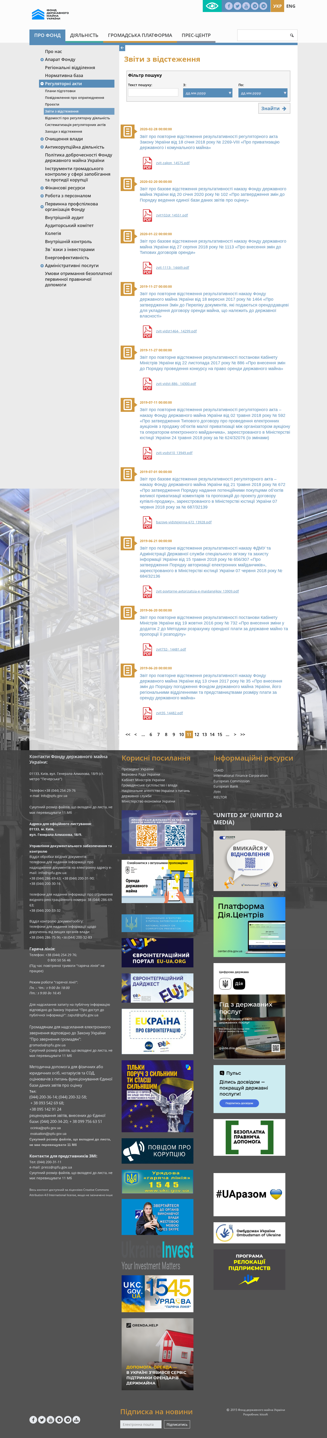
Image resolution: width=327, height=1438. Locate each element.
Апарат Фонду (60, 59)
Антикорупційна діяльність (74, 147)
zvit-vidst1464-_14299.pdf (176, 331)
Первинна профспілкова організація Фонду (71, 206)
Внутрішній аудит (64, 217)
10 (181, 734)
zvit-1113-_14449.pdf (172, 267)
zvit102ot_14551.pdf (172, 215)
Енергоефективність (67, 257)
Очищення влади (64, 139)
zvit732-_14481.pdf (171, 649)
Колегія (53, 233)
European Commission (232, 781)
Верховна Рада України (141, 774)
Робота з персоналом (68, 195)
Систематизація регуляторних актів (75, 124)
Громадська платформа (140, 35)
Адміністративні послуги (72, 265)
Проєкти (52, 104)
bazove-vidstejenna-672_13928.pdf (184, 522)
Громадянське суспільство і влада (149, 785)
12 (196, 734)
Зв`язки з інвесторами (70, 249)
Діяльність (84, 35)
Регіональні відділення (70, 67)
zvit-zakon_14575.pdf (173, 163)
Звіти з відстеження (62, 111)
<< (127, 734)
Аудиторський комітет (69, 225)
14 (212, 734)
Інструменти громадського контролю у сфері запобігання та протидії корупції (77, 174)
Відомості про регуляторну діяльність (77, 118)
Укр (277, 6)
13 (204, 734)
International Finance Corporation (241, 775)
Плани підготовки (60, 91)
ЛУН (217, 792)
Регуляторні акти (63, 83)
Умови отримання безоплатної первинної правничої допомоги (78, 279)
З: (184, 85)
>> (242, 734)
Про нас (53, 51)
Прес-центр (196, 35)
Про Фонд (47, 35)
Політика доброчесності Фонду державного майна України (78, 157)
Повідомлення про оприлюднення (74, 97)
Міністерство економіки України (148, 801)
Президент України (138, 769)
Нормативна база (64, 75)
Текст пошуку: (140, 85)
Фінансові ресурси (65, 188)
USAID (218, 770)
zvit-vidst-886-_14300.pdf (176, 384)
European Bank (226, 786)
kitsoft (264, 1414)
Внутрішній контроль (68, 241)
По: (241, 85)
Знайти (271, 108)
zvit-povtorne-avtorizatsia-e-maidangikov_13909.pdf (197, 591)
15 (219, 734)
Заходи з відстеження (63, 131)
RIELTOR (220, 797)
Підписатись (177, 1424)
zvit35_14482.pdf (169, 713)
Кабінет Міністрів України (143, 780)
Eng (290, 6)
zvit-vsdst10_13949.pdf (174, 453)
